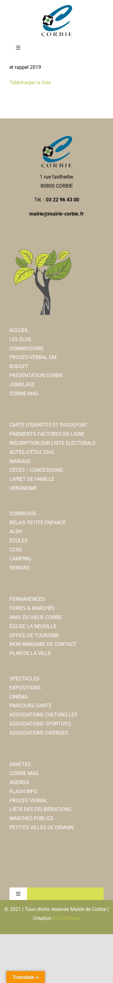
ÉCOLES (18, 541)
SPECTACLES (24, 679)
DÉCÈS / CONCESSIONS (36, 470)
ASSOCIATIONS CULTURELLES (43, 715)
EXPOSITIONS (25, 688)
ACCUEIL (19, 330)
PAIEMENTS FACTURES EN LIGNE (46, 434)
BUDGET (19, 366)
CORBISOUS (22, 514)
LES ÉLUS (20, 339)
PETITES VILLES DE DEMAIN (41, 827)
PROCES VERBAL (28, 801)
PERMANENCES (27, 599)
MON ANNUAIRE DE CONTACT (43, 644)
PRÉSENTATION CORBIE (36, 375)
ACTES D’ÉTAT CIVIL (32, 452)
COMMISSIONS (26, 348)
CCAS (15, 550)
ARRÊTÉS (20, 764)
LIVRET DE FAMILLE (31, 479)
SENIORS (19, 568)
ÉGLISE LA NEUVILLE (32, 626)
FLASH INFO (23, 791)
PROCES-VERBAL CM (32, 357)
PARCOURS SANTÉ (30, 706)
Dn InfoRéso (66, 918)
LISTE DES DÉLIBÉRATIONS (40, 809)
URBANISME (23, 488)
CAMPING (20, 559)
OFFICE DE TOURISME (34, 635)
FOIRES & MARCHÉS (32, 608)
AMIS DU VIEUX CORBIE (35, 617)
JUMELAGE (22, 384)
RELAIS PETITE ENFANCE (37, 523)
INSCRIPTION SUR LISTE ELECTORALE (52, 443)
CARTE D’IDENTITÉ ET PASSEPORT (48, 425)
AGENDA (19, 782)
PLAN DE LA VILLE (30, 653)
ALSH (15, 531)
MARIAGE (20, 461)
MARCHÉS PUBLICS (31, 818)
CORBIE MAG (24, 394)
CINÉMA (18, 697)
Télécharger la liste (30, 83)
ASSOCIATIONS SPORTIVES (40, 724)
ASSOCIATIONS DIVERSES (38, 733)
